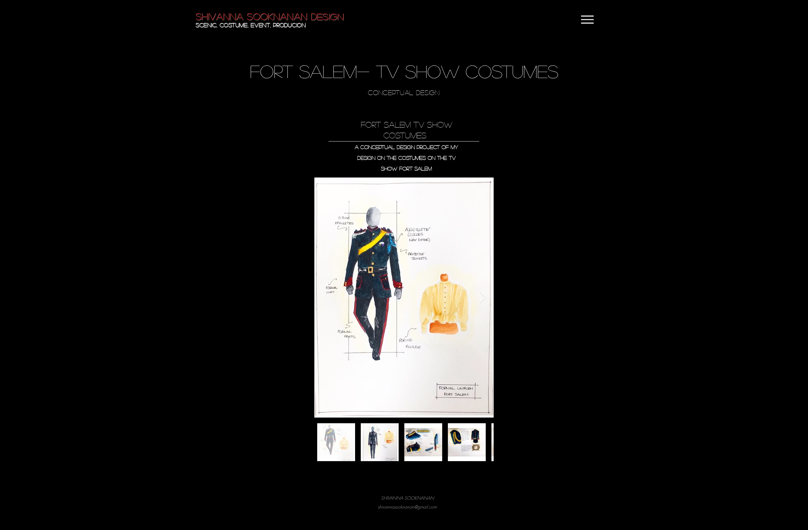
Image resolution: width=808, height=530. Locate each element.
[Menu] (587, 19)
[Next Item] (482, 298)
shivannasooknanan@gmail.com (407, 507)
